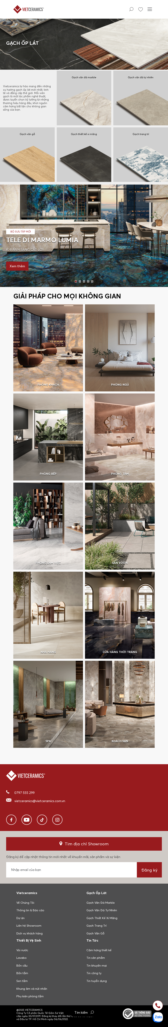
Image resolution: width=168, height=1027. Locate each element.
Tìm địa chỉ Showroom (87, 843)
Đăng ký (149, 870)
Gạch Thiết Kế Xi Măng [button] (101, 918)
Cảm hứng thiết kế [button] (98, 950)
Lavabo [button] (21, 958)
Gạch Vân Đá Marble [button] (100, 903)
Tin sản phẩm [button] (95, 958)
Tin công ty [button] (93, 973)
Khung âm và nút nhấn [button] (31, 989)
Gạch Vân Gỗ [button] (95, 933)
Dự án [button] (20, 918)
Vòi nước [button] (22, 950)
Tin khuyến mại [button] (96, 965)
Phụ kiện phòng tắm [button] (30, 996)
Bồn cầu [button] (21, 965)
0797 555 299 (24, 793)
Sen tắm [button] (22, 981)
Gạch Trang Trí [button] (96, 925)
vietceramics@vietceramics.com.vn (39, 801)
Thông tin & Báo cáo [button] (30, 910)
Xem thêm (17, 266)
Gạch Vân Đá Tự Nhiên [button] (101, 910)
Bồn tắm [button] (22, 973)
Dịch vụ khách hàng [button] (29, 933)
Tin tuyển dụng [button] (96, 981)
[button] (76, 281)
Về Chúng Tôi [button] (25, 903)
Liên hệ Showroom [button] (28, 925)
